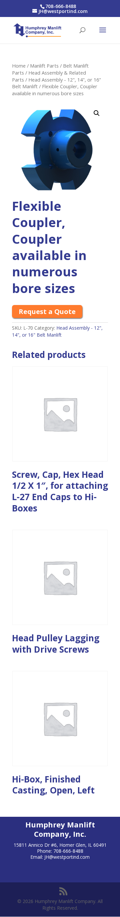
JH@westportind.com (67, 857)
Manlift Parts (44, 65)
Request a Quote (47, 311)
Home (19, 65)
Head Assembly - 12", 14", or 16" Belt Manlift (57, 331)
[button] (97, 113)
